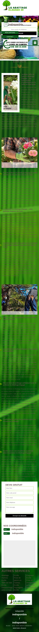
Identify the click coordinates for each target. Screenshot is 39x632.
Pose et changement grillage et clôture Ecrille (31, 584)
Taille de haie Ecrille (7, 584)
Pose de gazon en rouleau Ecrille (17, 581)
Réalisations (10, 32)
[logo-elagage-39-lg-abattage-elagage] (15, 7)
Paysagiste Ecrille (18, 589)
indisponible (15, 20)
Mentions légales (19, 628)
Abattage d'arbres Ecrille (5, 577)
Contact (10, 36)
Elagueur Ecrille (30, 576)
